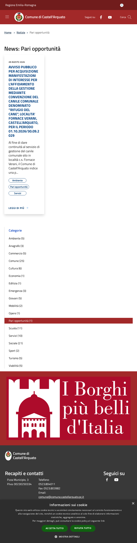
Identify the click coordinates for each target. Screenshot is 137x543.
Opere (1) (14, 313)
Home (7, 32)
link (103, 520)
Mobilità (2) (15, 306)
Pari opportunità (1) (20, 321)
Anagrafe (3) (16, 246)
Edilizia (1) (15, 283)
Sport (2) (14, 351)
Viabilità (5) (15, 365)
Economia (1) (16, 276)
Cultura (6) (15, 268)
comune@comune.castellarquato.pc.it (61, 497)
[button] (68, 536)
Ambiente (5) (16, 238)
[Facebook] (99, 17)
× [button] (133, 503)
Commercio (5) (17, 253)
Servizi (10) (15, 336)
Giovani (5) (15, 298)
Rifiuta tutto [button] (82, 528)
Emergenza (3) (17, 291)
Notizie (21, 32)
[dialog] (68, 521)
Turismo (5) (15, 358)
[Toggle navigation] (7, 17)
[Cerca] (129, 17)
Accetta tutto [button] (55, 528)
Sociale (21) (16, 343)
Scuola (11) (15, 328)
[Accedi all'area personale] (122, 5)
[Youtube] (108, 17)
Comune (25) (16, 261)
